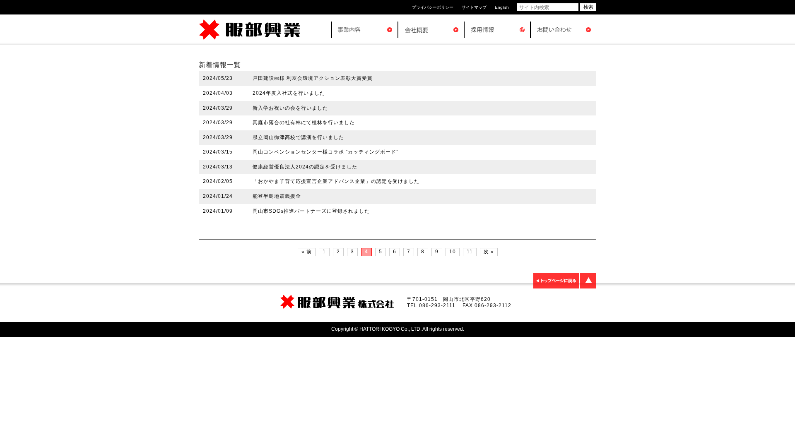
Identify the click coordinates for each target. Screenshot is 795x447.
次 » (489, 252)
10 (452, 252)
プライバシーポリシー (432, 7)
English (502, 7)
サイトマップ (474, 7)
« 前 (306, 252)
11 (470, 252)
